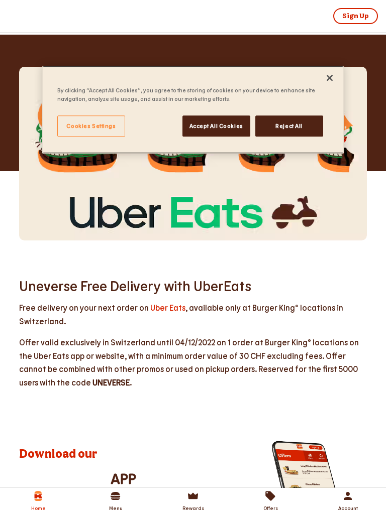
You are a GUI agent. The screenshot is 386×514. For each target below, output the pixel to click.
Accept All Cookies (216, 125)
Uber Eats (167, 307)
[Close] (330, 78)
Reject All (289, 125)
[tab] (38, 501)
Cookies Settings (91, 125)
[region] (193, 110)
